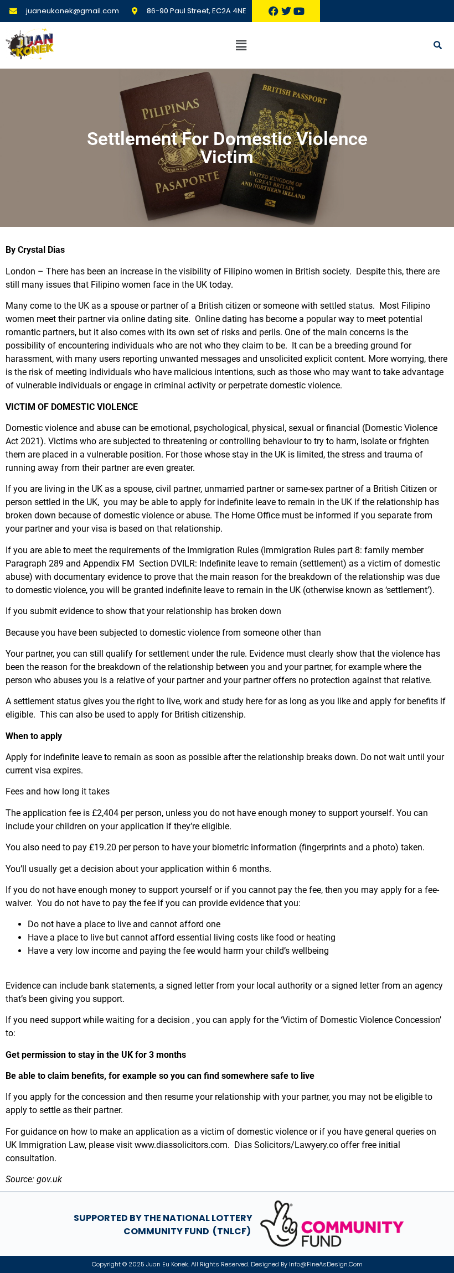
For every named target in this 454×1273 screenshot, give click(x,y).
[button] (240, 45)
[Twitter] (286, 11)
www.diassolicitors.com (181, 1145)
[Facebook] (273, 11)
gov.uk (49, 1179)
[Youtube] (299, 11)
